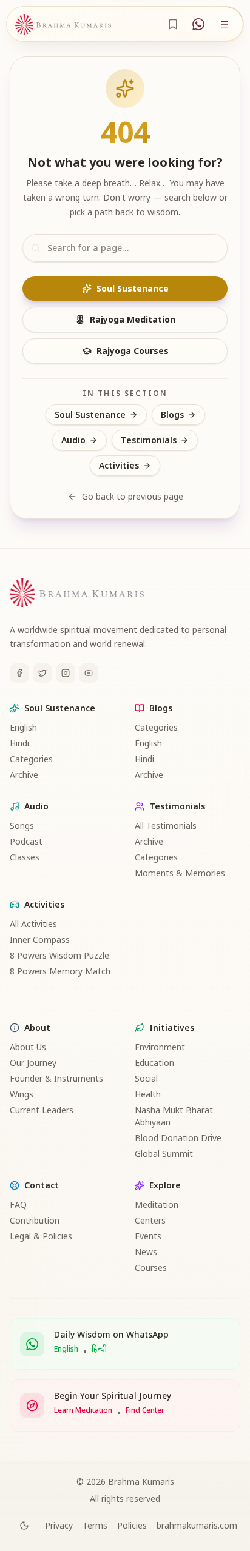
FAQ (18, 1204)
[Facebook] (19, 673)
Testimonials (149, 440)
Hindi (19, 743)
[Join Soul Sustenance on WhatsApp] (198, 24)
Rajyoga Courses (132, 351)
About (37, 1027)
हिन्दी (99, 1349)
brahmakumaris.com (197, 1525)
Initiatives (171, 1027)
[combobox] (125, 248)
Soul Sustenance (132, 288)
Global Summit (164, 1153)
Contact (41, 1185)
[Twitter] (42, 673)
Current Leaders (41, 1110)
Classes (24, 857)
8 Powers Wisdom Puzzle (59, 955)
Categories (31, 759)
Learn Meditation (83, 1410)
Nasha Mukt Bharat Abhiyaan (174, 1116)
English (23, 727)
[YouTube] (88, 673)
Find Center (145, 1410)
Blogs (172, 414)
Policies (132, 1525)
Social (146, 1078)
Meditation (156, 1204)
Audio (73, 440)
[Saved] (173, 24)
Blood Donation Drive (178, 1138)
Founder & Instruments (56, 1078)
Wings (21, 1094)
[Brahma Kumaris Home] (63, 24)
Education (154, 1062)
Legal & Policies (41, 1236)
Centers (150, 1220)
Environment (160, 1047)
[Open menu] (224, 24)
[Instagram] (65, 673)
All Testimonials (166, 825)
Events (148, 1236)
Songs (22, 825)
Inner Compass (40, 939)
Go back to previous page (132, 496)
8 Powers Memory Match (60, 971)
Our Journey (33, 1062)
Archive (24, 774)
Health (148, 1094)
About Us (28, 1047)
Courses (151, 1267)
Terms (95, 1525)
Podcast (26, 841)
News (146, 1252)
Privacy (59, 1525)
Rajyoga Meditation (132, 319)
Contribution (34, 1220)
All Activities (33, 924)
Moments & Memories (180, 873)
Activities (119, 465)
